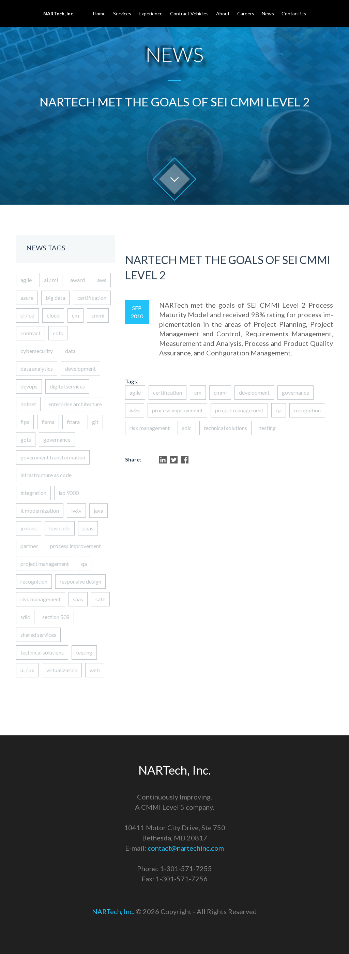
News (268, 13)
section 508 (56, 617)
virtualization (61, 670)
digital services (67, 386)
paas (87, 528)
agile (26, 280)
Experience (151, 13)
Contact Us (294, 13)
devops (28, 386)
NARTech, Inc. (113, 911)
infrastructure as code (46, 475)
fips (24, 422)
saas (78, 599)
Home (99, 13)
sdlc (25, 617)
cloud (53, 315)
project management (44, 563)
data (70, 351)
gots (25, 439)
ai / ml (51, 280)
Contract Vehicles (189, 13)
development (80, 368)
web (95, 670)
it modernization (39, 510)
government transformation (52, 457)
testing (84, 652)
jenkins (28, 528)
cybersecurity (36, 351)
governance (57, 439)
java (98, 510)
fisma (48, 422)
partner (29, 546)
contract (30, 333)
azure (26, 297)
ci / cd (27, 315)
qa (84, 563)
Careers (245, 13)
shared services (38, 634)
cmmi (97, 315)
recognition (33, 581)
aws (101, 280)
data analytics (36, 368)
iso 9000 (69, 492)
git (95, 422)
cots (58, 333)
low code (59, 528)
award (77, 280)
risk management (40, 599)
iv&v (76, 510)
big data (55, 297)
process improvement (75, 546)
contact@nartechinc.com (186, 848)
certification (91, 297)
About (223, 13)
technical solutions (42, 652)
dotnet (28, 404)
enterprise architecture (75, 404)
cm (75, 315)
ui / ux (27, 670)
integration (33, 492)
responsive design (80, 581)
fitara (73, 422)
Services (122, 13)
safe (100, 599)
